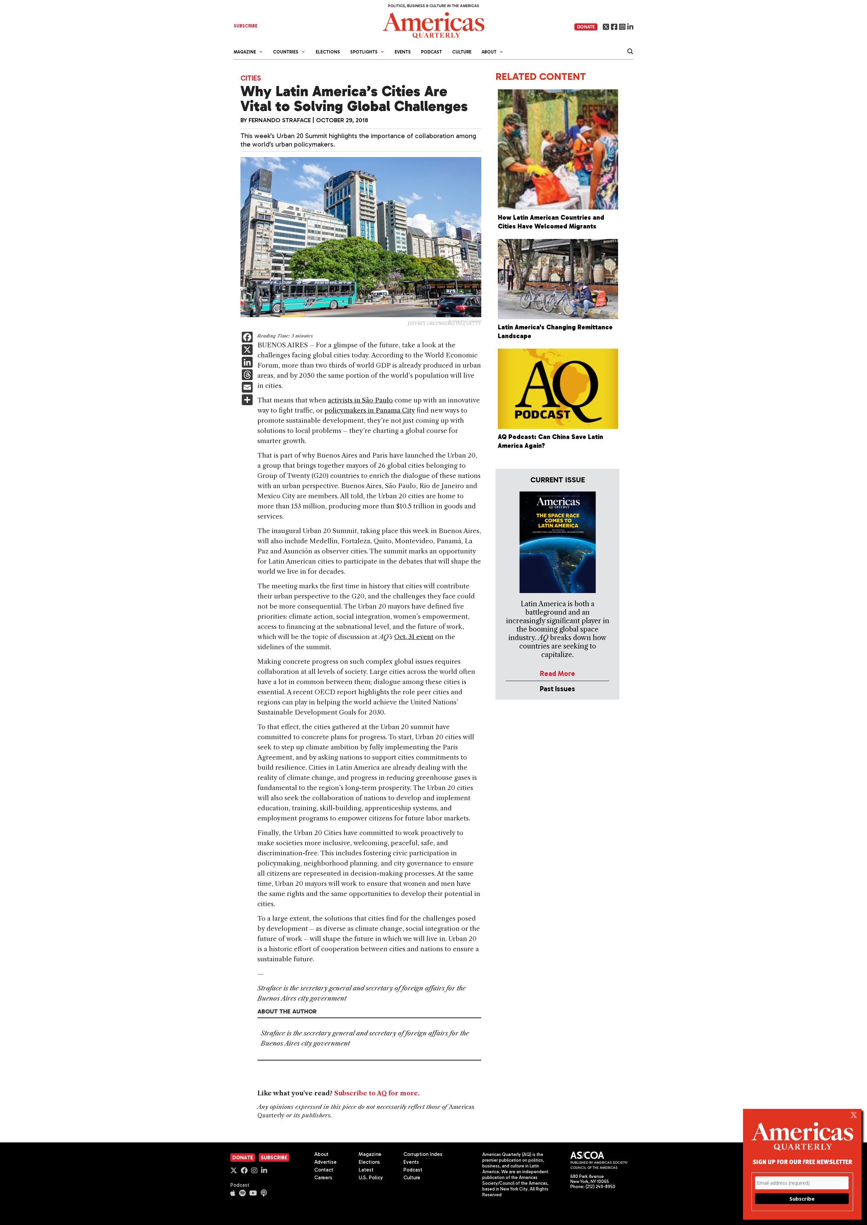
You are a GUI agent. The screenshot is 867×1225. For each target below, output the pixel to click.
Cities (250, 78)
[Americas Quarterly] (433, 24)
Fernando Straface (280, 120)
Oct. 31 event (414, 637)
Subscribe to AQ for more (376, 1093)
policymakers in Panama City (369, 410)
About (321, 1154)
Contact (323, 1170)
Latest (366, 1170)
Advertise (325, 1162)
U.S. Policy (371, 1178)
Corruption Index (422, 1154)
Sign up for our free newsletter (802, 1161)
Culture (461, 51)
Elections (328, 51)
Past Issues (557, 688)
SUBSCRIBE (245, 25)
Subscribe (274, 1158)
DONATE (586, 26)
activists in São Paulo (360, 400)
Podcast (431, 51)
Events (403, 51)
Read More (557, 673)
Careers (323, 1178)
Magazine (370, 1154)
